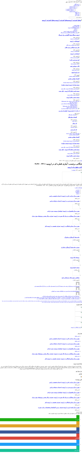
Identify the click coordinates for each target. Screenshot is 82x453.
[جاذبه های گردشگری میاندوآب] (75, 234)
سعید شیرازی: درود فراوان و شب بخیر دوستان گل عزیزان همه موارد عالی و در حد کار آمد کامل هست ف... (56, 286)
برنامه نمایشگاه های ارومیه (73, 27)
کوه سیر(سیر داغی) (74, 60)
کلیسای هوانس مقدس (73, 78)
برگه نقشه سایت (75, 26)
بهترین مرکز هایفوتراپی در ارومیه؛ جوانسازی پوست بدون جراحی (63, 211)
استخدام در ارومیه (74, 53)
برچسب (77, 193)
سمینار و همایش (73, 104)
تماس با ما (77, 15)
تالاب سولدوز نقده (74, 66)
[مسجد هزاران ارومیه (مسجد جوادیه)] (71, 82)
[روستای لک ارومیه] (75, 255)
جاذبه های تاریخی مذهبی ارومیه (70, 31)
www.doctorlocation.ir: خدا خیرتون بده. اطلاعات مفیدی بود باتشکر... (65, 291)
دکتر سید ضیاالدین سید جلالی (72, 47)
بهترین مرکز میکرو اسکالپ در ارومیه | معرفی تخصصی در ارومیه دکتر (62, 226)
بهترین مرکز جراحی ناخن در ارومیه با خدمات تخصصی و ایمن (64, 196)
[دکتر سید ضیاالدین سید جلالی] (72, 45)
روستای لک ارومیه (74, 257)
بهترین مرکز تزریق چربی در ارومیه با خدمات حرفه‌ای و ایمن (64, 201)
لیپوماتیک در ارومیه (74, 41)
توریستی (75, 30)
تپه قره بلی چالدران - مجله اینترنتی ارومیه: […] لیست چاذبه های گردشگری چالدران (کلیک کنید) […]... (58, 298)
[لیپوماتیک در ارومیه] (74, 38)
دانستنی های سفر (73, 102)
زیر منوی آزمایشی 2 (70, 9)
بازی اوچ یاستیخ (75, 72)
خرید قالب (77, 13)
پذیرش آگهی (76, 4)
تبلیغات (75, 28)
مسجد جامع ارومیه (74, 267)
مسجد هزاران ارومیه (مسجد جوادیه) (70, 85)
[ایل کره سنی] (73, 127)
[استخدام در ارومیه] (75, 51)
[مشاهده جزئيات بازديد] (81, 377)
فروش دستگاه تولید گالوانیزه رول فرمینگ (68, 35)
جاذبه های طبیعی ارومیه (72, 107)
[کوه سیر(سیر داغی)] (74, 57)
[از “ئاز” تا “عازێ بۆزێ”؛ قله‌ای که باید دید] (70, 108)
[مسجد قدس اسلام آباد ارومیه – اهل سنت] (70, 88)
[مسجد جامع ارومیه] (75, 265)
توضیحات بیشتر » (78, 187)
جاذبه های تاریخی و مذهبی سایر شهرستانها (70, 101)
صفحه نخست (76, 25)
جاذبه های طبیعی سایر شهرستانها (70, 106)
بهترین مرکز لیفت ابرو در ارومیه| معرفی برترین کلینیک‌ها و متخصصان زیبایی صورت (58, 407)
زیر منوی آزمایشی (73, 6)
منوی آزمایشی (76, 5)
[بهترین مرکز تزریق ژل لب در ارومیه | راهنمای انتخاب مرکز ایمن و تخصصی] (78, 326)
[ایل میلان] (74, 121)
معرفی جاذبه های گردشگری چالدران (70, 247)
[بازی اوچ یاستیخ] (75, 70)
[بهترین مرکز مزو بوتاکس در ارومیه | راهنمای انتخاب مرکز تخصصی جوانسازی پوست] (76, 327)
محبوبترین (77, 191)
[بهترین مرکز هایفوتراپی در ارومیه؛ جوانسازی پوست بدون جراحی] (78, 311)
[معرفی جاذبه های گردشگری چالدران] (75, 245)
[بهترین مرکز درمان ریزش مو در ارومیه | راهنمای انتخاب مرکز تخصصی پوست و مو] (78, 321)
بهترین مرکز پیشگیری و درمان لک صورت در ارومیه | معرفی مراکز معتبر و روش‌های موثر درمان (55, 216)
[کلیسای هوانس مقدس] (74, 76)
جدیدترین (77, 189)
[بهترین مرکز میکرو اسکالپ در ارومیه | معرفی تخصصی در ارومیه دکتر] (78, 316)
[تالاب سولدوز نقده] (75, 63)
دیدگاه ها (77, 192)
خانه (81, 160)
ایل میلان (74, 123)
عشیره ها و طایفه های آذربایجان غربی (69, 103)
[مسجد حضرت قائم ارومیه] (73, 94)
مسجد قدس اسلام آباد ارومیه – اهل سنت (69, 91)
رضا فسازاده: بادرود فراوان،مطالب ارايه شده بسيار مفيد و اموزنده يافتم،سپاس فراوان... (60, 296)
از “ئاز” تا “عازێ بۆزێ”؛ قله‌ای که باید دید (69, 111)
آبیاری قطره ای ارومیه (75, 167)
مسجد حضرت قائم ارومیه (72, 97)
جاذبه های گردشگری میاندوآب (71, 237)
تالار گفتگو (77, 12)
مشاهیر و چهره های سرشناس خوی (70, 277)
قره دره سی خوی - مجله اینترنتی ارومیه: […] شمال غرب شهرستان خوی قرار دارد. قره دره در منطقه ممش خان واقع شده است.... (51, 297)
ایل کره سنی (73, 129)
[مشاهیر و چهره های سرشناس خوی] (75, 275)
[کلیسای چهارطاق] (73, 114)
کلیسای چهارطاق (72, 117)
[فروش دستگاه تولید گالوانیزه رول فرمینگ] (70, 32)
